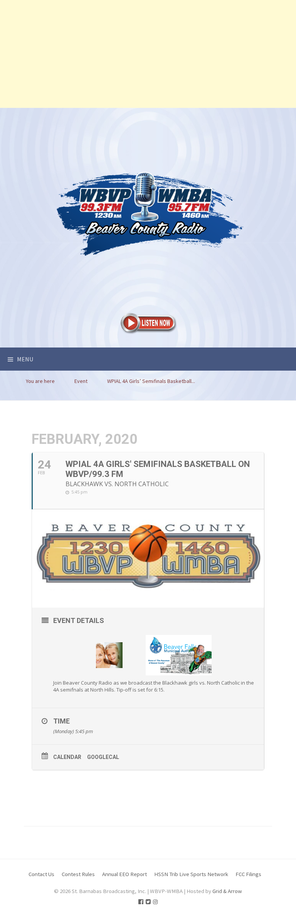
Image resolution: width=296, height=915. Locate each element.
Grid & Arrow (227, 891)
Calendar (67, 757)
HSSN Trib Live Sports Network (191, 874)
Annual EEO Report (124, 874)
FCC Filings (248, 874)
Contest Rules (78, 874)
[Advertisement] (148, 54)
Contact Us (41, 874)
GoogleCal (103, 757)
